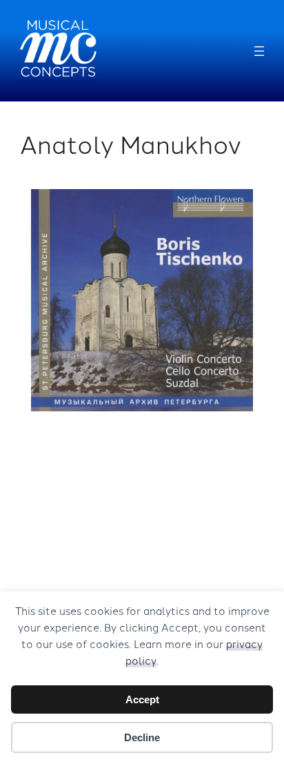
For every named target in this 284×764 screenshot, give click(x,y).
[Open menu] (259, 51)
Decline (142, 737)
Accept (142, 699)
